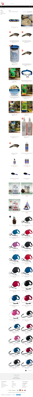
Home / (2, 8)
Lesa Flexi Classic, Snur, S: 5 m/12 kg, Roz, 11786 (14, 344)
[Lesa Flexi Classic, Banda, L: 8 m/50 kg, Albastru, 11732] (27, 271)
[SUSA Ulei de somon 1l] (27, 127)
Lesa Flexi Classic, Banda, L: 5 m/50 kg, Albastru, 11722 (14, 263)
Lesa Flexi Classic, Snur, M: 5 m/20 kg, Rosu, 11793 (27, 356)
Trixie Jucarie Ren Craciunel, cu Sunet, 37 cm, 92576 (14, 225)
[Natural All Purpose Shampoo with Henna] (27, 146)
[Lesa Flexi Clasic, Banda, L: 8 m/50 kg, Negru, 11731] (14, 271)
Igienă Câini (2, 12)
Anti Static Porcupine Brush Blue (14, 178)
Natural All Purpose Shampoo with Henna (26, 153)
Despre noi (2, 383)
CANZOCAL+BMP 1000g (14, 63)
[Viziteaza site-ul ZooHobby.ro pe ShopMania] (18, 394)
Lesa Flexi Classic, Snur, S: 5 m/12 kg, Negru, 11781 (27, 320)
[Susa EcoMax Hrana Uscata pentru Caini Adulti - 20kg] (14, 74)
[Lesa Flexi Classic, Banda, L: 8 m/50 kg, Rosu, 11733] (14, 285)
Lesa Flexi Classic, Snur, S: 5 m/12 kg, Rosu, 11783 (27, 332)
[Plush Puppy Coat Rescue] (14, 161)
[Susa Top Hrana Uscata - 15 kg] (14, 127)
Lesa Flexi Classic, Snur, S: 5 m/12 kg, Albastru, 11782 (14, 332)
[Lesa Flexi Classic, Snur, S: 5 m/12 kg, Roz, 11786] (14, 339)
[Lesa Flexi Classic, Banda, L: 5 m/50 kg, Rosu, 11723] (27, 258)
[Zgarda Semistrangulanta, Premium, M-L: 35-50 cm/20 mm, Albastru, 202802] (27, 73)
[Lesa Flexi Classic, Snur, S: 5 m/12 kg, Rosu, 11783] (27, 327)
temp (1, 14)
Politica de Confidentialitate (4, 385)
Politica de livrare (3, 386)
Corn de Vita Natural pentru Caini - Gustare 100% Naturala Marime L (27, 41)
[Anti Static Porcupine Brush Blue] (14, 174)
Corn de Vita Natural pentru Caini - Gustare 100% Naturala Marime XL (14, 41)
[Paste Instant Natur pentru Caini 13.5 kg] (27, 20)
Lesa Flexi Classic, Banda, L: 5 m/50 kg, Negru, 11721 (27, 250)
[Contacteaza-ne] (29, 6)
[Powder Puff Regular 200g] (27, 161)
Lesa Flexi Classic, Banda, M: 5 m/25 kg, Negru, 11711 (27, 225)
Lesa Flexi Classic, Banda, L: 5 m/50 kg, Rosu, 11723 (27, 263)
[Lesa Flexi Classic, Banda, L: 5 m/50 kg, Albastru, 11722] (14, 258)
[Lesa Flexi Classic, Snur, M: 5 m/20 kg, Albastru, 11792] (14, 351)
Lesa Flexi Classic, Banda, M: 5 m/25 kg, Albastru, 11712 (14, 237)
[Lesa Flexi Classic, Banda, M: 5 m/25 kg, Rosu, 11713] (27, 233)
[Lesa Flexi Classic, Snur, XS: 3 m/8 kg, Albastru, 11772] (14, 299)
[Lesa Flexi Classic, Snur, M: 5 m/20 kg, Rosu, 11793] (27, 351)
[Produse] (1, 6)
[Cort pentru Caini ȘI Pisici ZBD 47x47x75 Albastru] (27, 205)
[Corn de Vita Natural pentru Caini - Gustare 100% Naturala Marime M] (27, 53)
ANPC (12, 386)
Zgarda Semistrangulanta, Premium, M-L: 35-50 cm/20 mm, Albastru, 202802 (26, 81)
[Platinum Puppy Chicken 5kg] (14, 188)
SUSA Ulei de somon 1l (27, 136)
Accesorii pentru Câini (3, 13)
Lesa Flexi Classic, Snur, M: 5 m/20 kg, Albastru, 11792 (14, 356)
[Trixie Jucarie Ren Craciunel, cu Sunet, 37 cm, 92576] (14, 220)
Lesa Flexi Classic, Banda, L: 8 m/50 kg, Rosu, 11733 (14, 291)
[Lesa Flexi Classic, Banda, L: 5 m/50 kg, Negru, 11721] (27, 245)
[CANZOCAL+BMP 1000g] (14, 54)
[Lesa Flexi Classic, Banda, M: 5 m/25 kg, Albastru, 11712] (14, 232)
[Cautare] (31, 3)
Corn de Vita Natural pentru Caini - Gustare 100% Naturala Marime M (27, 64)
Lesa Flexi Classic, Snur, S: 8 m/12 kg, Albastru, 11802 (27, 367)
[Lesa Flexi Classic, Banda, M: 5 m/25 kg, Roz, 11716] (14, 245)
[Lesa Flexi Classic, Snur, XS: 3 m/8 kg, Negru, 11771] (27, 285)
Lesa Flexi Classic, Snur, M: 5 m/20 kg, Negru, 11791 (27, 344)
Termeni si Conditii (3, 384)
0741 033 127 (17, 377)
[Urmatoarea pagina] (31, 370)
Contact (2, 387)
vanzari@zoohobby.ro (17, 378)
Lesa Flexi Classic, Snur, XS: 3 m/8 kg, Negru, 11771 (27, 291)
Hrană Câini (2, 11)
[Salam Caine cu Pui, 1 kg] (14, 20)
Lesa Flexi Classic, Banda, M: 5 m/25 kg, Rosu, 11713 (27, 237)
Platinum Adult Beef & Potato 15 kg (14, 211)
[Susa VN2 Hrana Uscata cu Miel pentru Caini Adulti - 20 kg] (14, 107)
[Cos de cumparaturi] (31, 6)
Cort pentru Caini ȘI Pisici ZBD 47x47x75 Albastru (26, 212)
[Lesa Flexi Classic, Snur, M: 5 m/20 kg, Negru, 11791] (27, 339)
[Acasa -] (5, 3)
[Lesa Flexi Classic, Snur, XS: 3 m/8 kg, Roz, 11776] (14, 314)
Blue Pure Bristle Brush (27, 178)
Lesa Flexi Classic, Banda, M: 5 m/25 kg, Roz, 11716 (14, 250)
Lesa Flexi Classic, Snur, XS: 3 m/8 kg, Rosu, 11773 (27, 305)
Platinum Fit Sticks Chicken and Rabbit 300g (27, 195)
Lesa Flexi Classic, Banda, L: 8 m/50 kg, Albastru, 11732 (27, 276)
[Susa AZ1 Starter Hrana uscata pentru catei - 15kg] (27, 107)
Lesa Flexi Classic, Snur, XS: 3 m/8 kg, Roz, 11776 (14, 320)
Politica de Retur (14, 384)
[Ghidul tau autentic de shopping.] (13, 394)
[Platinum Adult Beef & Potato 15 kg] (14, 205)
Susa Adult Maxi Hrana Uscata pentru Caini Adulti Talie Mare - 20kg (27, 97)
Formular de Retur (14, 385)
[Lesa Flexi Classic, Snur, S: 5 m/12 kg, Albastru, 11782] (14, 327)
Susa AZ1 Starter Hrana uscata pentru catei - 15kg (27, 114)
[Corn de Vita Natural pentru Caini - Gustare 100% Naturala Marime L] (27, 35)
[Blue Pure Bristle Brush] (27, 174)
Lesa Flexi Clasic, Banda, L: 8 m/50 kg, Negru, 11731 (14, 276)
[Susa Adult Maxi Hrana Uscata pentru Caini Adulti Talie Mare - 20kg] (27, 90)
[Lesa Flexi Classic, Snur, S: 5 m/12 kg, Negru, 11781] (27, 314)
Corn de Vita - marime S (14, 153)
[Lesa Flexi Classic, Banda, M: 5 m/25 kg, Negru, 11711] (27, 220)
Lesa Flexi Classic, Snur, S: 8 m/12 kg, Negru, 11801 (14, 367)
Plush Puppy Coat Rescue (14, 165)
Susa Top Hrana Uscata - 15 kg (14, 136)
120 (29, 370)
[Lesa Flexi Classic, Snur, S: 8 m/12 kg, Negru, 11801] (14, 362)
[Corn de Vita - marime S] (14, 146)
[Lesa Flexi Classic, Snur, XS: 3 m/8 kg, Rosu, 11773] (27, 299)
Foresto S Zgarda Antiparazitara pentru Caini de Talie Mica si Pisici (14, 97)
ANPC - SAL (13, 387)
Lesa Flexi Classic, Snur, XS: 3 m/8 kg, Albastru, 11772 (14, 305)
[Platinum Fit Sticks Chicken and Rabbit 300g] (27, 188)
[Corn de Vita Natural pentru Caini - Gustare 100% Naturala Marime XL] (14, 35)
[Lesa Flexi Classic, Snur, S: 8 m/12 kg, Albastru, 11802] (27, 362)
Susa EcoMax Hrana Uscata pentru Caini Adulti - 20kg (14, 81)
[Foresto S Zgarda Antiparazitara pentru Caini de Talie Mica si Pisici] (14, 90)
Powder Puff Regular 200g (26, 165)
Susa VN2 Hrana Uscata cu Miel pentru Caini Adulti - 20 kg (14, 114)
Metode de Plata (14, 383)
